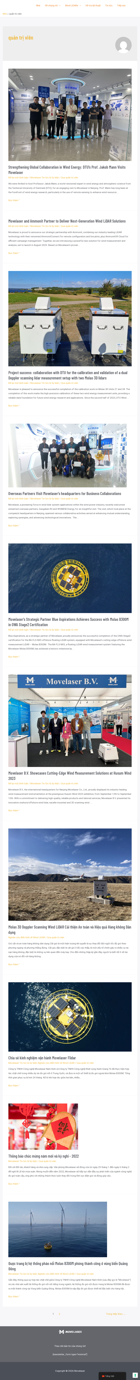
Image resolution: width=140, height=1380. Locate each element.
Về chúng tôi (51, 5)
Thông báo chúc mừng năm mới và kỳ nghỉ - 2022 (43, 1156)
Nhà (38, 5)
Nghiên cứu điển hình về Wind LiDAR (26, 937)
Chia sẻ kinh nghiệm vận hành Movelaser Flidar (42, 1057)
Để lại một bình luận (18, 177)
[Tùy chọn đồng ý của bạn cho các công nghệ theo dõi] (135, 1375)
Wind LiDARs (71, 5)
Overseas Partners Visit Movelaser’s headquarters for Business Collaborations (65, 493)
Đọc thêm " (14, 200)
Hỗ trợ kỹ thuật (93, 5)
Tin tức (109, 5)
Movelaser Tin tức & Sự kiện (44, 177)
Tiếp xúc (121, 5)
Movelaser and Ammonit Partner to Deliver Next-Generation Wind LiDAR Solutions (67, 220)
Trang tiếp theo (116, 1313)
